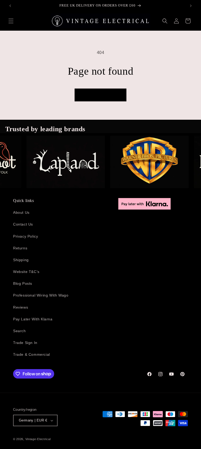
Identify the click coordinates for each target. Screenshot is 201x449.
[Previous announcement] (10, 6)
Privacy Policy (25, 236)
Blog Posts (22, 283)
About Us (21, 212)
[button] (11, 21)
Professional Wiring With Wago (40, 295)
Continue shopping (100, 95)
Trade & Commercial (31, 354)
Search (19, 331)
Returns (20, 248)
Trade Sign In (25, 343)
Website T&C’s (26, 272)
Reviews (20, 307)
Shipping (21, 260)
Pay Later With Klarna (33, 319)
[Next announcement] (191, 6)
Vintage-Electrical (38, 439)
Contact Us (23, 224)
